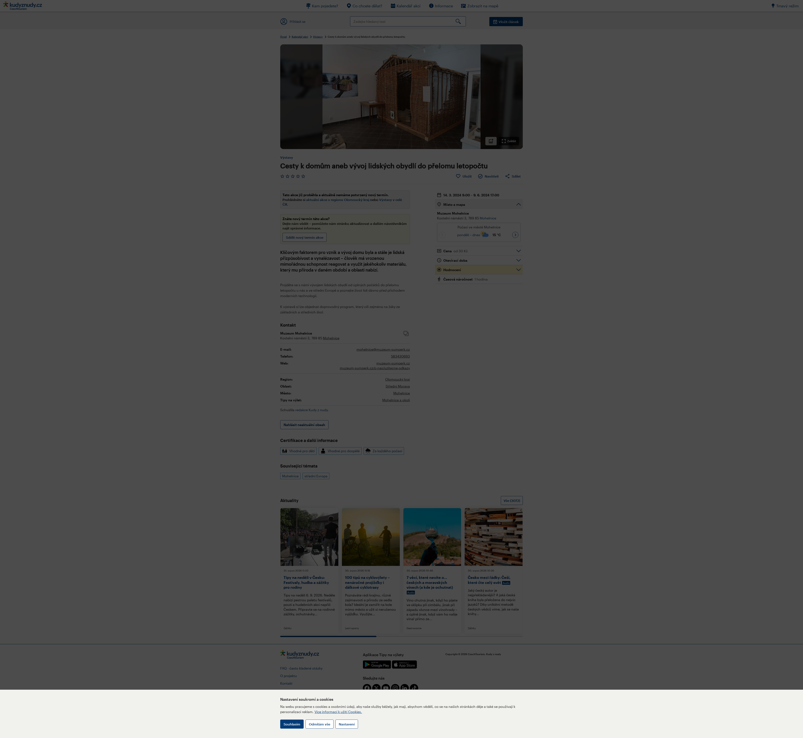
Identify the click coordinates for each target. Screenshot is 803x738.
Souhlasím (292, 724)
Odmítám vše (319, 724)
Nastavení (347, 724)
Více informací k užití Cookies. (338, 712)
